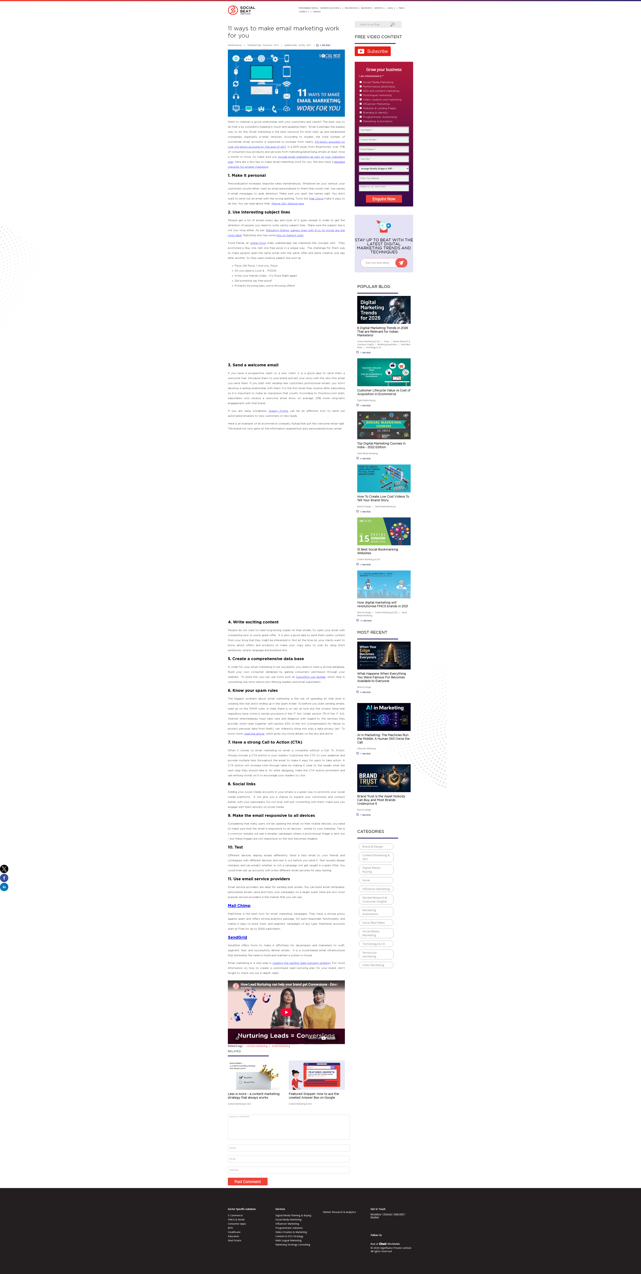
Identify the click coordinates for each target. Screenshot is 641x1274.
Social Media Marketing (378, 82)
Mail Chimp (316, 198)
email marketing (281, 1046)
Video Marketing (373, 965)
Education (233, 1236)
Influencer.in (351, 8)
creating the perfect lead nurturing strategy (301, 963)
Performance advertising (379, 86)
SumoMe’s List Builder (311, 677)
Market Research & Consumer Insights (374, 899)
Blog (390, 8)
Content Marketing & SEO (239, 1103)
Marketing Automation (377, 121)
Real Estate (234, 1240)
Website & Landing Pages (379, 108)
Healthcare (234, 1232)
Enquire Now (384, 198)
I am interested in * (371, 76)
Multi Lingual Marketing (288, 1240)
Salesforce (366, 8)
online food (258, 243)
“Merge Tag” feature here (287, 203)
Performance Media (308, 8)
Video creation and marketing (382, 99)
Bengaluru (376, 1214)
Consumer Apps (237, 1223)
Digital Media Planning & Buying (293, 1215)
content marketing (257, 1046)
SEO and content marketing (381, 91)
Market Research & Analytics (339, 1212)
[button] (4, 869)
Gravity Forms (278, 411)
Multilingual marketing (377, 95)
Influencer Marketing (376, 104)
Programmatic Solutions (289, 1227)
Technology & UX (373, 347)
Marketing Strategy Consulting (292, 1244)
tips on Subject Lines (290, 235)
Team (401, 8)
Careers (316, 12)
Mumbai (375, 1217)
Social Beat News (373, 922)
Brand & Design (364, 506)
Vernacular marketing (369, 954)
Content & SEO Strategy (289, 1236)
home (386, 341)
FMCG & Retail (236, 1219)
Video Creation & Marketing (291, 1232)
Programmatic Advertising (380, 117)
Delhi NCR (399, 1214)
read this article (254, 733)
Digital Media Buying (366, 400)
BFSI (230, 1227)
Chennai (387, 1214)
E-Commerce (235, 1215)
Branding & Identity (375, 112)
